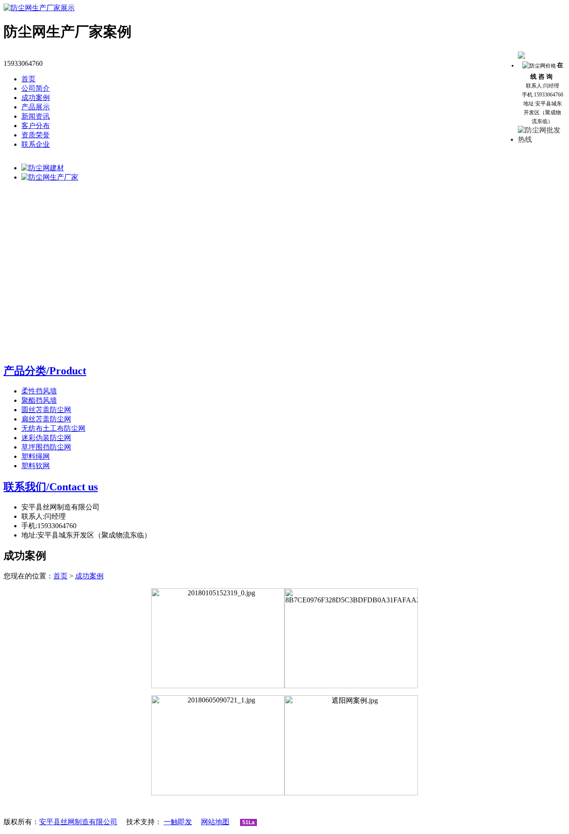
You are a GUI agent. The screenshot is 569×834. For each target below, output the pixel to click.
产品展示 (35, 107)
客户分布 (35, 125)
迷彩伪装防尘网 (46, 437)
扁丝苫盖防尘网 (46, 419)
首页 (28, 79)
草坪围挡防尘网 (46, 447)
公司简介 (35, 88)
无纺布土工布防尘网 (53, 428)
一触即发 (178, 822)
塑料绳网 (35, 456)
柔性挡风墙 (39, 391)
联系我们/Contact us (51, 487)
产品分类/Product (45, 371)
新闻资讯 (35, 116)
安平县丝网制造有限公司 (78, 822)
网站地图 (215, 822)
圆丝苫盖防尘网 (46, 409)
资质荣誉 (35, 135)
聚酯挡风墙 (39, 400)
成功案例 (35, 97)
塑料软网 (35, 465)
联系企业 (35, 144)
